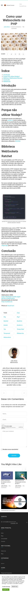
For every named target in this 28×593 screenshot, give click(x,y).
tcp (4, 329)
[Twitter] (11, 54)
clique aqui (4, 245)
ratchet (5, 321)
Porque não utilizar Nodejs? (11, 76)
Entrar (24, 6)
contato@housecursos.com (9, 521)
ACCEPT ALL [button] (6, 589)
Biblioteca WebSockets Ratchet (12, 78)
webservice (20, 333)
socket (5, 325)
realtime (19, 321)
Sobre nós (3, 551)
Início (2, 533)
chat (18, 313)
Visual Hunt (10, 305)
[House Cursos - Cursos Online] (10, 5)
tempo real (20, 329)
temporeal (6, 333)
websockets (7, 337)
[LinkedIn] (19, 54)
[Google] (23, 54)
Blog (2, 535)
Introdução (6, 75)
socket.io (10, 120)
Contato (3, 541)
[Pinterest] (15, 54)
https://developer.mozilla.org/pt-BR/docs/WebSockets (11, 297)
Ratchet (18, 141)
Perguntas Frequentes (6, 573)
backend (2, 563)
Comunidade (4, 538)
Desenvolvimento (16, 27)
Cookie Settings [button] (6, 586)
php (4, 317)
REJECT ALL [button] (14, 586)
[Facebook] (7, 54)
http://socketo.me (6, 301)
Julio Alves (7, 27)
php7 (18, 317)
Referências (6, 81)
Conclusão (6, 80)
